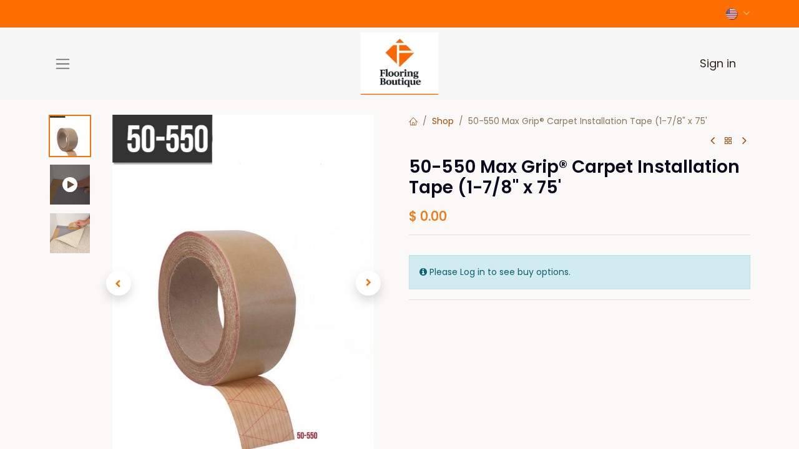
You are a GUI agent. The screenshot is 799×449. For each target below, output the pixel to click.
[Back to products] (728, 141)
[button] (118, 283)
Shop (443, 121)
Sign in (718, 63)
